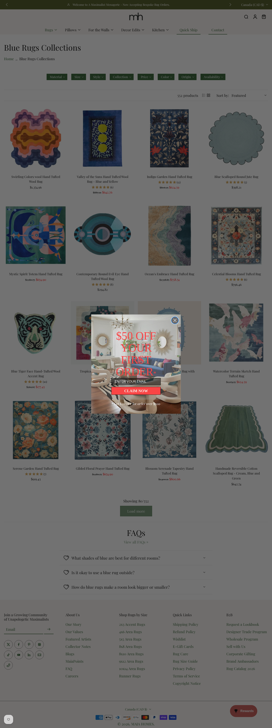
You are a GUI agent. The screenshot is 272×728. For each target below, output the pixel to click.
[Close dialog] (174, 320)
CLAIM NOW (136, 391)
